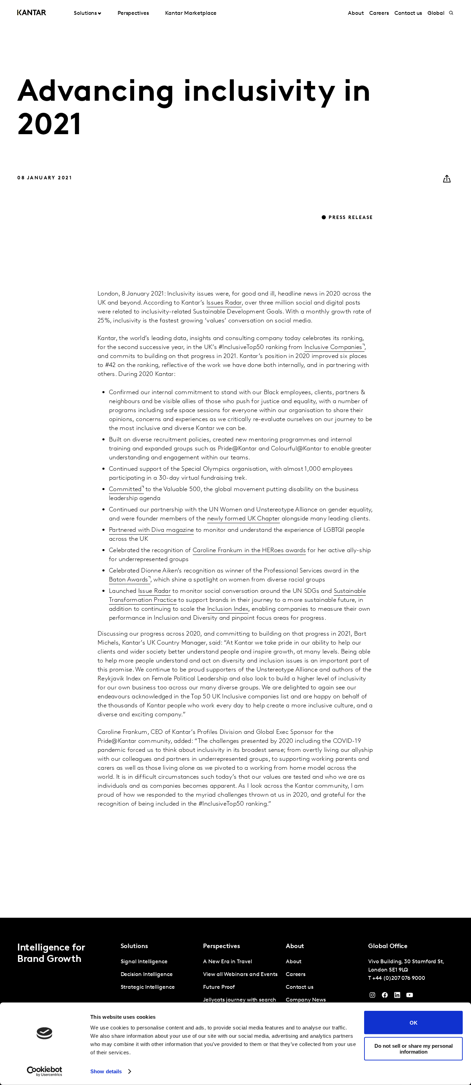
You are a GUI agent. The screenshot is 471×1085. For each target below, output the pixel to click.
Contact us (408, 13)
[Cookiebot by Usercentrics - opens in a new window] (44, 1071)
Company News (306, 1000)
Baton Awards (128, 549)
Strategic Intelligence (148, 987)
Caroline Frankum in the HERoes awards (249, 520)
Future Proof (219, 987)
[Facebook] (385, 997)
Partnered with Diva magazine (151, 499)
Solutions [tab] (85, 13)
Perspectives (133, 13)
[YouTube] (397, 997)
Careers (379, 13)
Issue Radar (154, 560)
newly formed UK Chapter (243, 488)
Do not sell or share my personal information (413, 1048)
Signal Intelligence (144, 962)
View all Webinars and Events (240, 974)
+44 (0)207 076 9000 (398, 978)
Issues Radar (224, 272)
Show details (106, 1071)
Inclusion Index (228, 578)
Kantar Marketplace (191, 13)
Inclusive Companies (333, 316)
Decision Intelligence (147, 974)
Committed (125, 459)
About (356, 13)
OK (414, 1022)
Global (436, 13)
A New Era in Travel (227, 962)
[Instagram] (372, 997)
